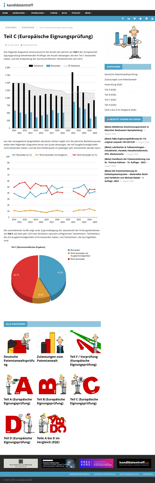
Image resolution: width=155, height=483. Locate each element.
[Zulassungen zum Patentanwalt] (52, 341)
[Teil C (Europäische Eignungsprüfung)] (85, 384)
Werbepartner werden (79, 474)
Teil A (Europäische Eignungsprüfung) (18, 401)
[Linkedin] (128, 18)
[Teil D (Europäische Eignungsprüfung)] (19, 423)
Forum (53, 13)
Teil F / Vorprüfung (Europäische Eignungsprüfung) (84, 361)
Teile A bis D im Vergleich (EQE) (48, 440)
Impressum (148, 474)
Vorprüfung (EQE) (113, 84)
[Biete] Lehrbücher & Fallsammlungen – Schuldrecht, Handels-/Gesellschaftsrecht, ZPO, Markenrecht (126, 150)
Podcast (76, 13)
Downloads (37, 13)
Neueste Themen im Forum (125, 119)
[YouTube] (152, 18)
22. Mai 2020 (13, 45)
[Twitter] (134, 18)
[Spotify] (146, 18)
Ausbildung (19, 13)
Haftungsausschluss (129, 474)
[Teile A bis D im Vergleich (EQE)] (52, 423)
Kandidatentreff (30, 45)
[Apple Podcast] (140, 18)
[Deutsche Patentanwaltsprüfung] (19, 341)
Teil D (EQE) (110, 104)
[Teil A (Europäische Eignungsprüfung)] (19, 384)
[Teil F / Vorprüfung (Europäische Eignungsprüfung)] (85, 341)
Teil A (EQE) (110, 89)
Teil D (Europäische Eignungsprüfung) (18, 440)
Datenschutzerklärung (104, 474)
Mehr (87, 13)
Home (5, 13)
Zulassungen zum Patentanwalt (50, 359)
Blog (64, 13)
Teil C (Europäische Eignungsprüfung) (84, 401)
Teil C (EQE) (110, 99)
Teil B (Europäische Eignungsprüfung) (51, 401)
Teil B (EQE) (110, 94)
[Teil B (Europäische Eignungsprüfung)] (52, 384)
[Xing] (122, 18)
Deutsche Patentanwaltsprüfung (19, 361)
